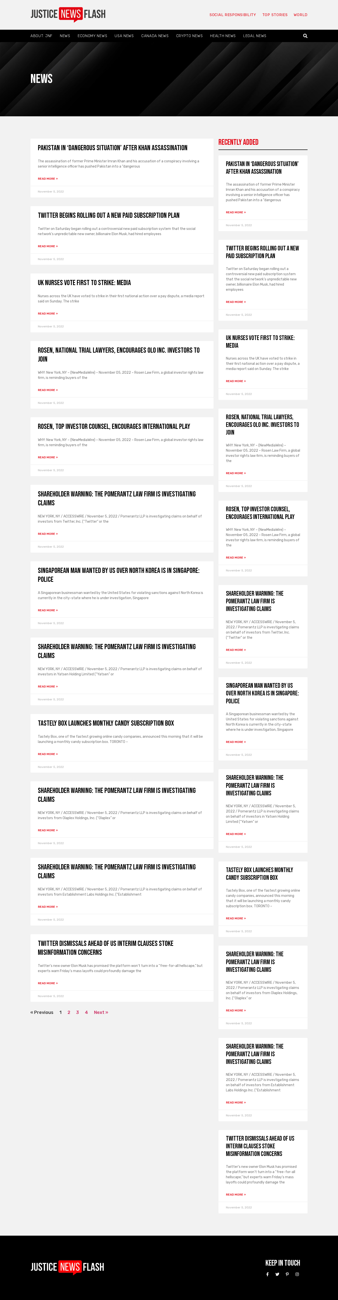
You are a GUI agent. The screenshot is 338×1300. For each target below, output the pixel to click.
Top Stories (275, 15)
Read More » (48, 178)
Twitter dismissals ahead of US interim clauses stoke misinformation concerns (260, 1146)
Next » (101, 1012)
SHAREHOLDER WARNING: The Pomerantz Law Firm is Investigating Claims (255, 601)
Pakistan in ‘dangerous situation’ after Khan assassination (113, 148)
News (65, 36)
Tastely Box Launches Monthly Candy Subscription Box (106, 723)
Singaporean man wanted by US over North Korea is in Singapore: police (262, 693)
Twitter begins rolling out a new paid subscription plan (109, 215)
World (301, 15)
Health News (223, 36)
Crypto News (189, 36)
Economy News (92, 36)
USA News (124, 36)
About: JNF (41, 36)
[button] (305, 36)
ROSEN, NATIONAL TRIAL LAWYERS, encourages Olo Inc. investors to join (262, 425)
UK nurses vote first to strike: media (84, 282)
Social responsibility (233, 15)
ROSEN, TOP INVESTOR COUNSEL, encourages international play (114, 426)
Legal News (254, 36)
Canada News (155, 36)
